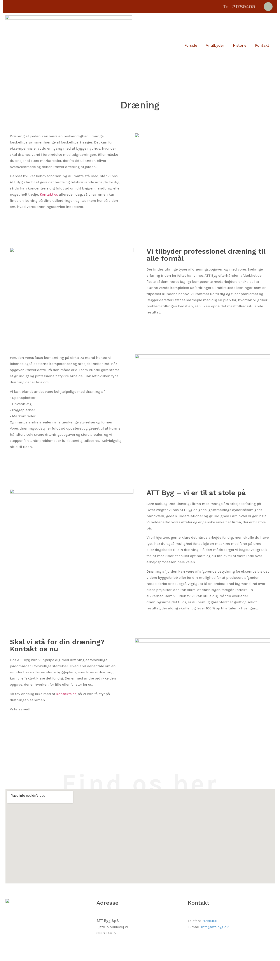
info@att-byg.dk (215, 927)
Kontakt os (49, 194)
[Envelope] (268, 6)
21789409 (209, 921)
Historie (239, 45)
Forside (190, 45)
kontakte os (66, 694)
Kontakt (262, 45)
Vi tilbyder (215, 45)
